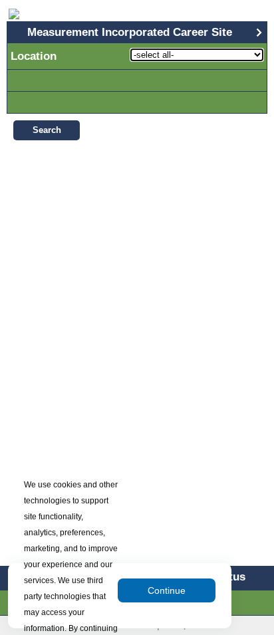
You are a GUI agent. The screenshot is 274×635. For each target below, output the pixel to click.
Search (47, 130)
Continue (167, 590)
